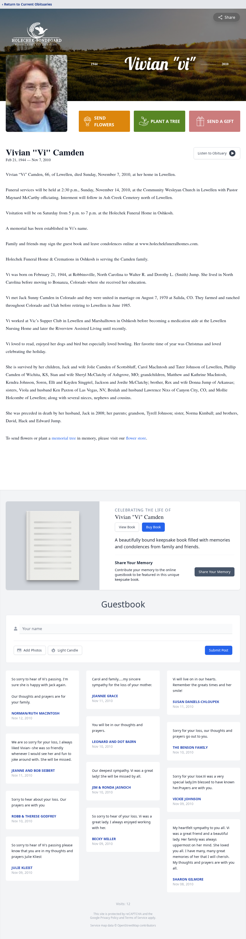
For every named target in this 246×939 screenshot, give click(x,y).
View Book (127, 527)
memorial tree (64, 438)
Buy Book (153, 527)
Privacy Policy (109, 918)
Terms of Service (136, 918)
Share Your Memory (214, 571)
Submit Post (218, 650)
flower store (136, 438)
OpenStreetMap (128, 925)
